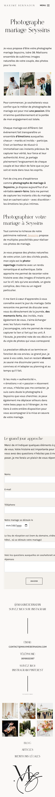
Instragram (20, 670)
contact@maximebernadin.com (28, 646)
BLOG (27, 743)
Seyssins (33, 235)
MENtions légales (27, 756)
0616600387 (27, 658)
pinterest (36, 670)
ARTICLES (27, 749)
